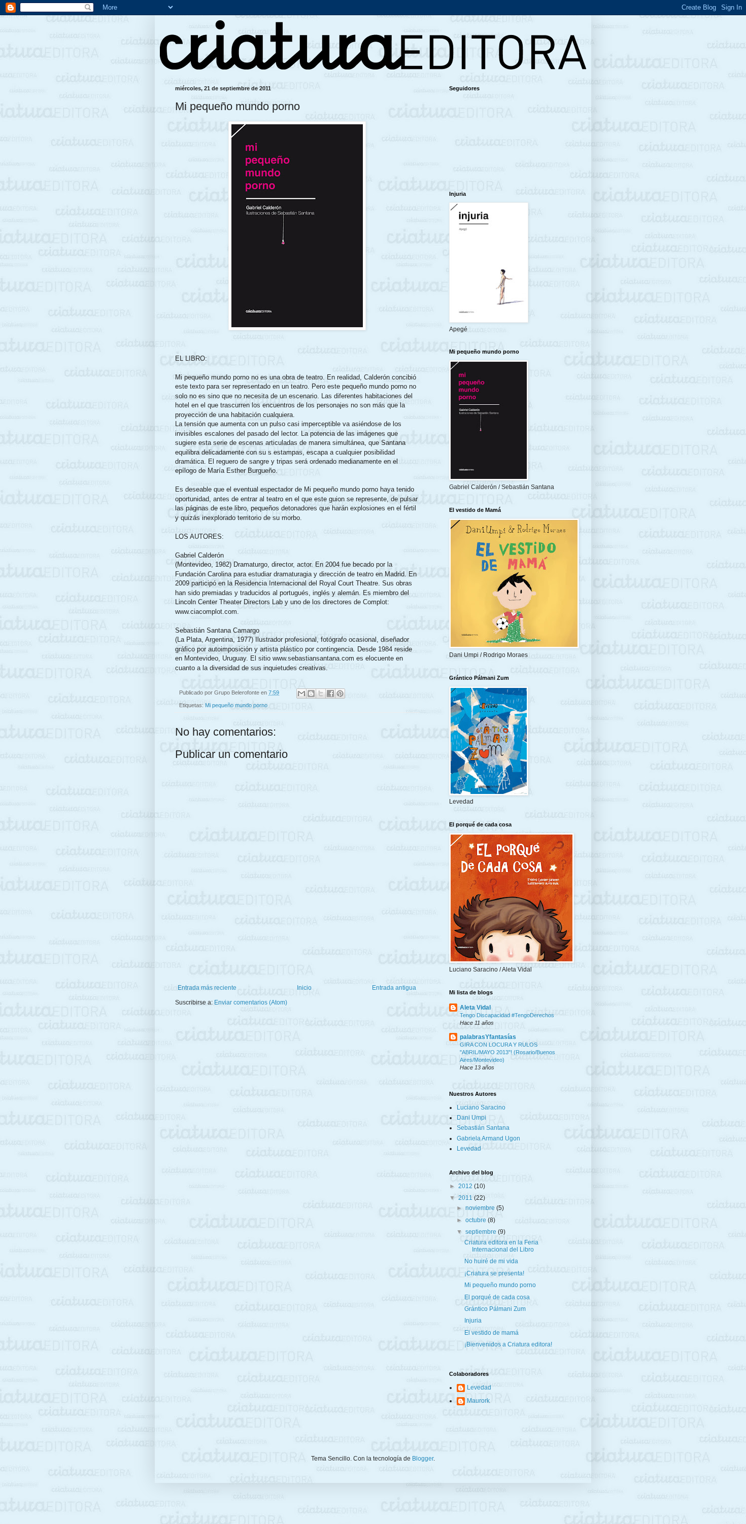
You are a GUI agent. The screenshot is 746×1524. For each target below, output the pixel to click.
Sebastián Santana (483, 1127)
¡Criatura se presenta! (494, 1273)
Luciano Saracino (481, 1107)
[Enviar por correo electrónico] (301, 693)
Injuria (473, 1320)
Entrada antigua (394, 987)
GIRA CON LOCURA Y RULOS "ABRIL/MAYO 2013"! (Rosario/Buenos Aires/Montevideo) (507, 1052)
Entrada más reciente (207, 987)
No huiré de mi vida (491, 1261)
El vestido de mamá (491, 1332)
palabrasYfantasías (488, 1037)
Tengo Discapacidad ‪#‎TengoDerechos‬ (507, 1015)
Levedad (469, 1148)
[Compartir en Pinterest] (340, 693)
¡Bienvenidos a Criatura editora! (508, 1344)
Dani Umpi (471, 1117)
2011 (466, 1197)
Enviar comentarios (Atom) (250, 1002)
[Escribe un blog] (311, 693)
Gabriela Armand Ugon (488, 1138)
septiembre (481, 1231)
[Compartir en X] (321, 693)
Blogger (422, 1458)
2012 (466, 1186)
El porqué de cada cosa (497, 1297)
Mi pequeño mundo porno (236, 705)
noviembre (480, 1207)
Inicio (304, 987)
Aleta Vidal (475, 1007)
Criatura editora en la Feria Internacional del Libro (501, 1246)
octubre (476, 1220)
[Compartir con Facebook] (330, 693)
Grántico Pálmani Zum (495, 1308)
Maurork (478, 1400)
